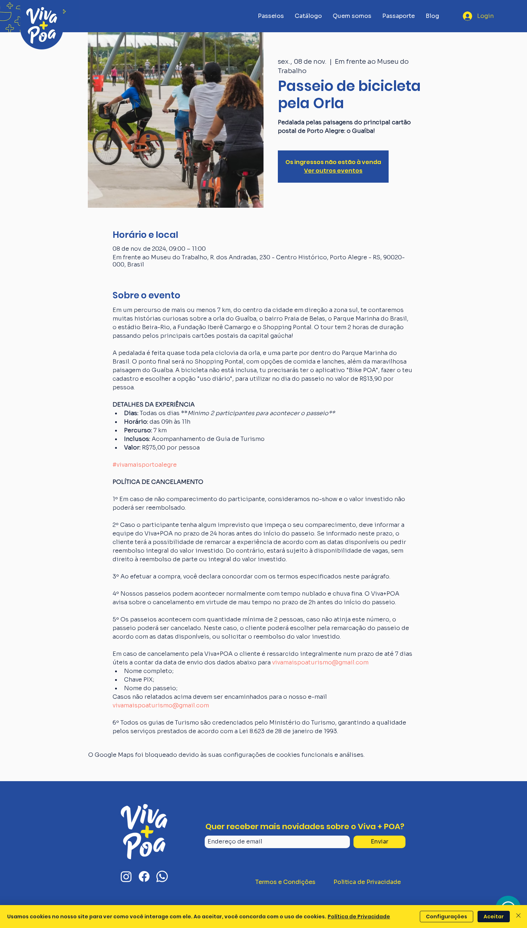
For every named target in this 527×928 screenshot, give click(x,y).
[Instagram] (126, 876)
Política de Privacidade (359, 916)
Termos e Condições (285, 882)
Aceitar (494, 916)
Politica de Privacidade (367, 882)
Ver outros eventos (333, 171)
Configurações (446, 916)
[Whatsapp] (162, 876)
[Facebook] (144, 876)
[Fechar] (518, 916)
